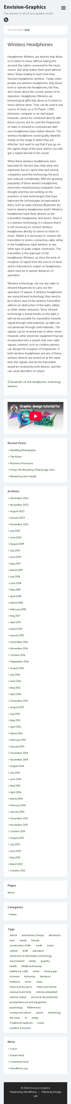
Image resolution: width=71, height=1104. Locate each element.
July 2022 (15, 530)
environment (17, 960)
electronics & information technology (31, 955)
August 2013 (17, 837)
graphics (45, 960)
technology (54, 381)
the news (15, 1017)
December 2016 (19, 641)
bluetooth (16, 381)
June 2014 (15, 779)
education (38, 950)
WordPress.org (19, 1068)
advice (13, 935)
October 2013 (17, 831)
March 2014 (16, 798)
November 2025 (19, 498)
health (13, 966)
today (35, 1017)
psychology (16, 1007)
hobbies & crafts (19, 971)
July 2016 (15, 674)
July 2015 (15, 713)
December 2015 (19, 700)
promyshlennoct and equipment (28, 1002)
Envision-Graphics (25, 7)
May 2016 (15, 687)
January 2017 (17, 635)
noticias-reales (18, 997)
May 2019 (15, 563)
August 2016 (17, 668)
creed (50, 945)
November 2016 (19, 648)
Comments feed (19, 1061)
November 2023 (19, 504)
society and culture (20, 1012)
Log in (13, 1048)
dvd (29, 381)
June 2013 (15, 850)
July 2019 (15, 550)
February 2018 (18, 609)
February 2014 (18, 805)
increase (15, 976)
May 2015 (15, 720)
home (36, 971)
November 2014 (19, 759)
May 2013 (15, 857)
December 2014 (19, 752)
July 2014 (15, 772)
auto (12, 940)
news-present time (20, 991)
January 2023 (17, 517)
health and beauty (31, 966)
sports (39, 1012)
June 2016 (15, 681)
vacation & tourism (20, 1027)
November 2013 (19, 824)
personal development (44, 997)
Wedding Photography (23, 450)
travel (40, 1022)
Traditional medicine (21, 1022)
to (26, 1017)
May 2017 (15, 615)
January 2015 (17, 746)
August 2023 (17, 511)
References (34, 1007)
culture (14, 950)
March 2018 (16, 602)
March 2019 (16, 570)
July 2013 (15, 844)
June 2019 (15, 556)
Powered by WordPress (23, 1091)
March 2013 (16, 864)
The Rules (16, 456)
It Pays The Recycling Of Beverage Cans (32, 469)
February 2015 (18, 739)
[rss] (6, 19)
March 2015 (16, 733)
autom (23, 940)
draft (25, 950)
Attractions (55, 935)
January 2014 (17, 811)
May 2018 (15, 589)
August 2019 (17, 543)
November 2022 (19, 524)
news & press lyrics (21, 986)
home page (50, 971)
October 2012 (17, 870)
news (39, 981)
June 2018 (15, 583)
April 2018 (15, 596)
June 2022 (16, 537)
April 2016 (15, 694)
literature (45, 976)
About (11, 892)
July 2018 (15, 576)
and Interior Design (33, 935)
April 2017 (15, 622)
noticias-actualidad (46, 991)
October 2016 (17, 655)
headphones (39, 381)
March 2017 (16, 628)
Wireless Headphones (30, 44)
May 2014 (15, 785)
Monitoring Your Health (23, 476)
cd (24, 381)
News (13, 914)
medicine (15, 981)
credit (39, 945)
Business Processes (21, 463)
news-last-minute (47, 986)
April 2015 (15, 726)
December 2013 (19, 818)
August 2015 (17, 707)
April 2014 (15, 792)
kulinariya (29, 976)
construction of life (20, 945)
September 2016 (19, 661)
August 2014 (17, 765)
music (28, 981)
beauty (35, 940)
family (32, 960)
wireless (12, 386)
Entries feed (17, 1055)
